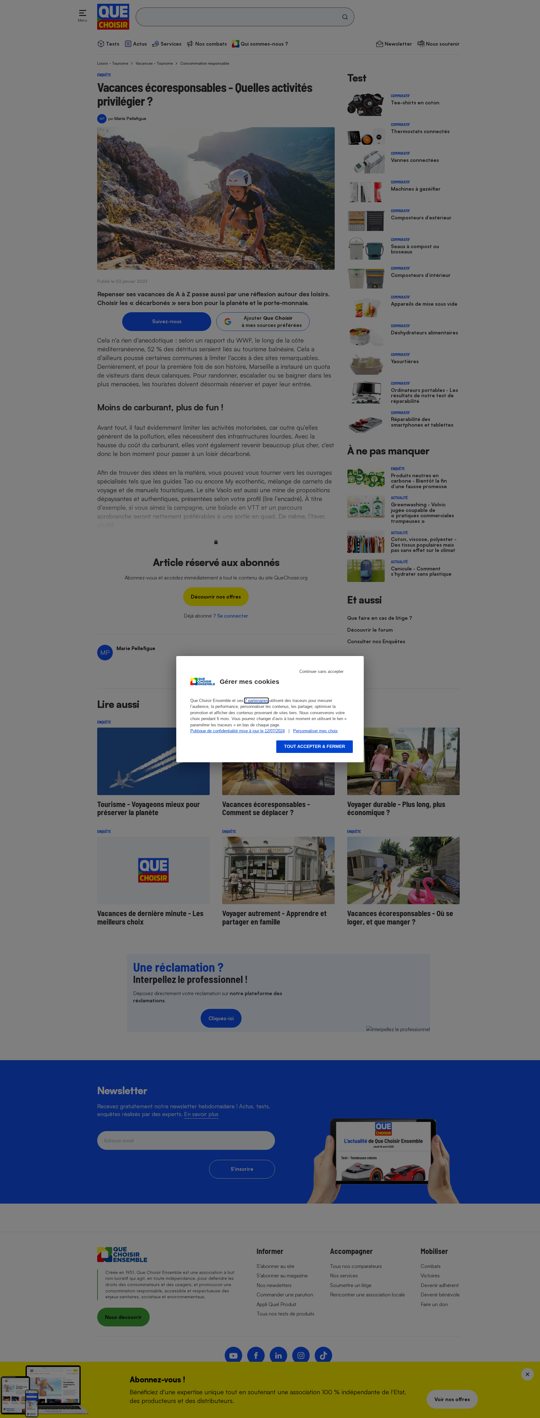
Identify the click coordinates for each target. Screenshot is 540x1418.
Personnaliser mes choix (315, 731)
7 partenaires (256, 700)
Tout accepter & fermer (314, 746)
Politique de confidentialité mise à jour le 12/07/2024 (237, 731)
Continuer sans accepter (321, 671)
